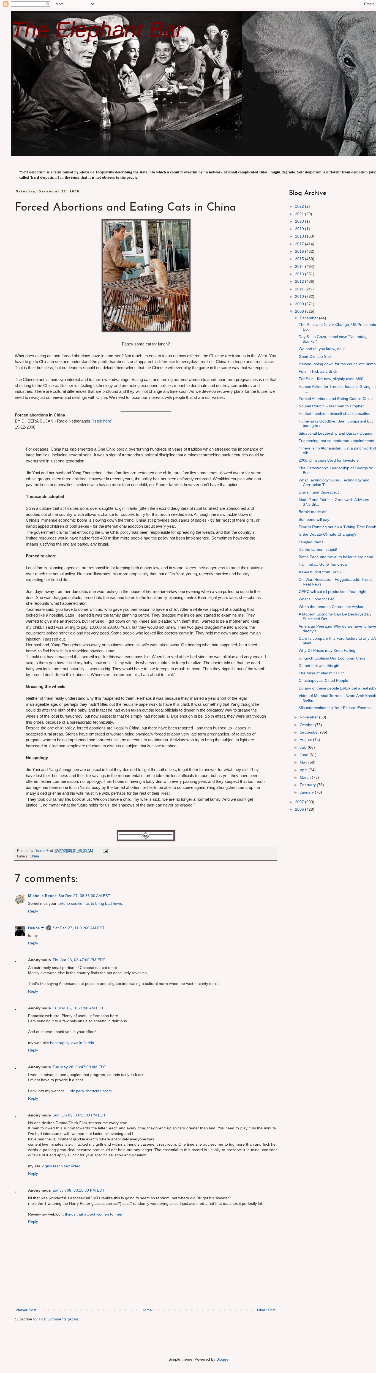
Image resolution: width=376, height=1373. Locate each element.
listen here (102, 421)
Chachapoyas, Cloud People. (324, 680)
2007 (300, 802)
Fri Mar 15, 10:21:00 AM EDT (78, 1008)
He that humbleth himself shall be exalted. (335, 413)
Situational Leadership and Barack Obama (335, 433)
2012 (300, 281)
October (307, 725)
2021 (300, 214)
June (304, 755)
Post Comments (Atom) (59, 1319)
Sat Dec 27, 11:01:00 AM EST (79, 928)
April (304, 770)
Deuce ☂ (36, 928)
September (310, 732)
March (306, 777)
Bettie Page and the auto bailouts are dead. (336, 557)
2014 (300, 266)
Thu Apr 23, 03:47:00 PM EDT (79, 960)
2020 (300, 221)
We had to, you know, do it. (322, 349)
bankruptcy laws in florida (72, 1042)
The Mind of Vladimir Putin (322, 673)
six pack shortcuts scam (91, 1091)
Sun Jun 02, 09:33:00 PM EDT (79, 1115)
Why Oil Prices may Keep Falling (327, 650)
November (309, 717)
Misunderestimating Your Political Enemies (335, 707)
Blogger (223, 1359)
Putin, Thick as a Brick (318, 371)
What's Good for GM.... (319, 599)
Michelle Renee (42, 895)
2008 (300, 311)
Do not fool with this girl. (319, 665)
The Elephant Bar (97, 29)
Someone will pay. (314, 519)
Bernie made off (312, 512)
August (306, 739)
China (34, 856)
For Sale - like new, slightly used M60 (331, 379)
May (304, 762)
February (308, 785)
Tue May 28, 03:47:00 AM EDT (79, 1067)
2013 (300, 274)
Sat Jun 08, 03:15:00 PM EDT (79, 1190)
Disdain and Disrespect (319, 492)
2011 (299, 289)
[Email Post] (105, 851)
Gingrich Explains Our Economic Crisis (332, 658)
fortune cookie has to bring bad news (90, 903)
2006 (300, 809)
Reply (33, 911)
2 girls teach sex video (61, 1166)
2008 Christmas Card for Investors (329, 460)
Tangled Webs (311, 542)
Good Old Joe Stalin (316, 356)
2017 (300, 244)
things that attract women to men (93, 1214)
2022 (300, 206)
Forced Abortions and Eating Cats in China (336, 398)
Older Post (266, 1310)
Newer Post (26, 1310)
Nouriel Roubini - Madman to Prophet (331, 406)
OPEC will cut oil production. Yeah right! (333, 591)
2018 (300, 236)
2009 (300, 304)
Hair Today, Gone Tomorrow (323, 564)
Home (146, 1310)
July (304, 747)
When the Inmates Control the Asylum (331, 606)
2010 (300, 296)
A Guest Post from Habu (320, 572)
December (309, 318)
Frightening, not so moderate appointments (336, 440)
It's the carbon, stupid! (318, 549)
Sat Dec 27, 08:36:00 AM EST (84, 895)
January (307, 792)
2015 (300, 259)
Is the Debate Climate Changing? (327, 534)
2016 (300, 251)
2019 (300, 229)
